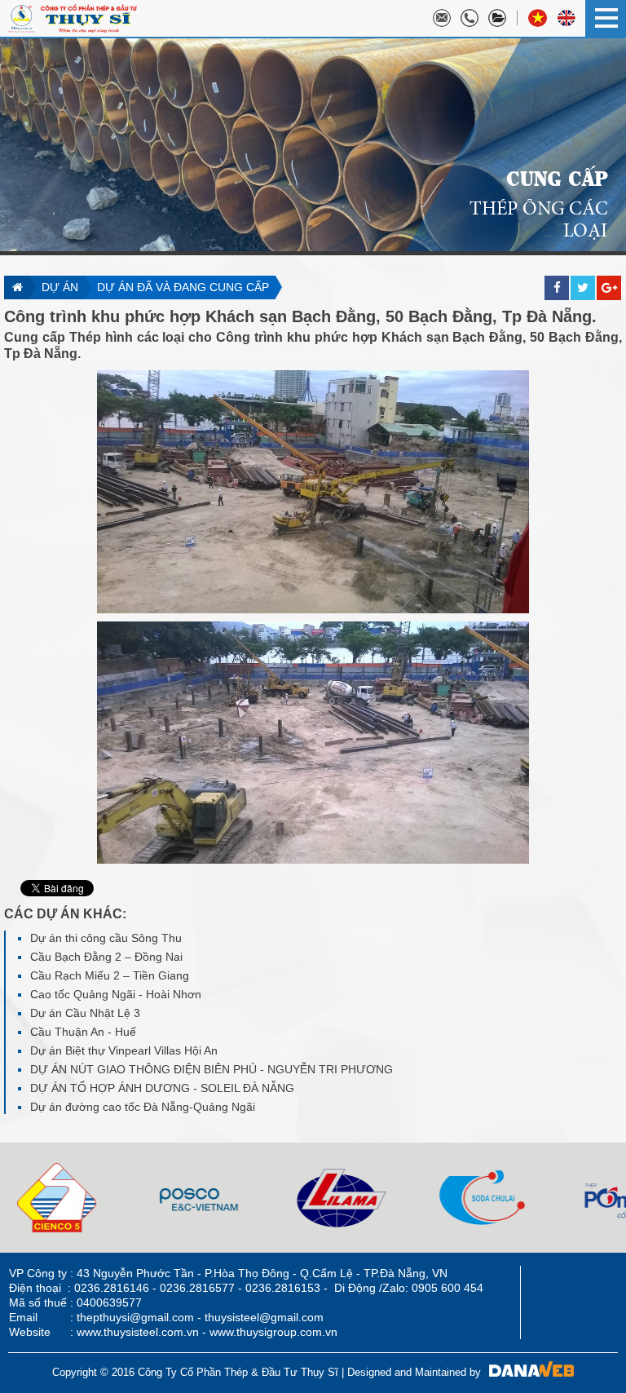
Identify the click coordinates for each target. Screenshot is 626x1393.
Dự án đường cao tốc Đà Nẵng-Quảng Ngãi (142, 1106)
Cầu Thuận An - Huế (83, 1031)
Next (13, 1198)
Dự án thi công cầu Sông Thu (106, 937)
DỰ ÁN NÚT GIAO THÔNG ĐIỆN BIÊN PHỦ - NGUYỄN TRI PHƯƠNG (211, 1069)
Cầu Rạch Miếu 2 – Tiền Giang (109, 975)
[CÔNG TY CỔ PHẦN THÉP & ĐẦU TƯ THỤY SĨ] (72, 17)
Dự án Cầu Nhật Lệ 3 (85, 1012)
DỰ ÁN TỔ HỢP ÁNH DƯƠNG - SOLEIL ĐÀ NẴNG (162, 1087)
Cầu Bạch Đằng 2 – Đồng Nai (106, 956)
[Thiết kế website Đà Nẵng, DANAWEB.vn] (527, 1372)
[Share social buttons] (583, 263)
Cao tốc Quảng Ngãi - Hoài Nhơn (115, 994)
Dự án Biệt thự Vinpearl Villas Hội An (124, 1050)
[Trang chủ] (16, 287)
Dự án (60, 287)
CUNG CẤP (556, 177)
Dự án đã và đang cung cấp (183, 287)
